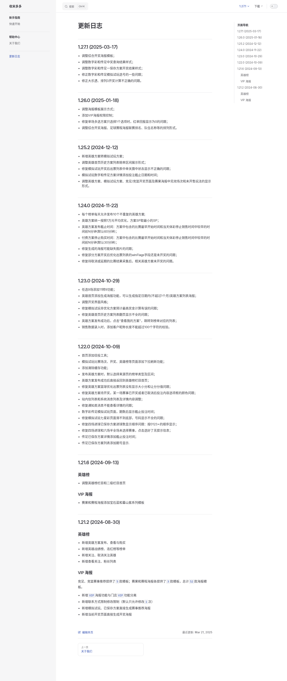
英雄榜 (245, 75)
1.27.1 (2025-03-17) (249, 31)
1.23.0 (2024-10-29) (249, 56)
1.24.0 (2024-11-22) (249, 50)
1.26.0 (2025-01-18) (249, 37)
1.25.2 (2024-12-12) (249, 43)
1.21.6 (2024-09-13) (249, 68)
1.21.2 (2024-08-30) (249, 87)
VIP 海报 (246, 81)
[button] (29, 17)
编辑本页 (87, 632)
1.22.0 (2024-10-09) (250, 62)
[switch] (274, 6)
